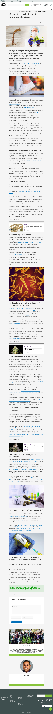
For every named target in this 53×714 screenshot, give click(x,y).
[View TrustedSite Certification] (40, 707)
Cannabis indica (15, 323)
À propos (28, 694)
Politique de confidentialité (21, 702)
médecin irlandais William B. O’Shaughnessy (22, 308)
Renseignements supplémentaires (21, 692)
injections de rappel (14, 104)
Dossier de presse (30, 696)
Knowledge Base (39, 1)
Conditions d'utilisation (20, 704)
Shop (2, 692)
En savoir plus (26, 654)
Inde (34, 310)
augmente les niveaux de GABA (25, 477)
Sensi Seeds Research (3, 694)
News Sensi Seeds (13, 701)
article (27, 315)
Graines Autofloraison (27, 9)
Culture (25, 224)
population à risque (29, 107)
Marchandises (44, 9)
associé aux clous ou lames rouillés (30, 63)
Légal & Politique (13, 697)
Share (39, 22)
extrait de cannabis (15, 338)
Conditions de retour (22, 699)
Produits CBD (36, 9)
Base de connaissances (47, 1)
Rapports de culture (27, 346)
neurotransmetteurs (19, 254)
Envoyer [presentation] (48, 695)
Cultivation (12, 694)
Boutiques (20, 697)
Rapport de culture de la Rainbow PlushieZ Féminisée (33, 348)
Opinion (11, 700)
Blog (51, 9)
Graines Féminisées (16, 9)
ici (51, 699)
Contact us (20, 696)
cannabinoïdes (19, 520)
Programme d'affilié (30, 695)
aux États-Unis (31, 377)
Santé (11, 696)
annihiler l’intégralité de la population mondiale (30, 242)
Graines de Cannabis (5, 9)
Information (29, 692)
